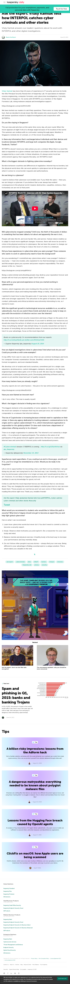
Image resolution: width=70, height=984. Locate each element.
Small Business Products (11, 901)
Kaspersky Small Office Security (12, 905)
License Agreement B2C (55, 958)
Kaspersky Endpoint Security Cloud (13, 908)
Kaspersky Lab (27, 565)
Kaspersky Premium (8, 894)
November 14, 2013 (31, 453)
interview (60, 562)
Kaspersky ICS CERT (32, 969)
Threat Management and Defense (13, 944)
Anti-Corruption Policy (44, 958)
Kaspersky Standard (8, 888)
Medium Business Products (11, 915)
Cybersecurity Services (9, 942)
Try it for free (61, 9)
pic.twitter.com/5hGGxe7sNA (33, 340)
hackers (43, 562)
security (44, 565)
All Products (6, 911)
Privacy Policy (34, 958)
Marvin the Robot (11, 37)
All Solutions (6, 896)
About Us (12, 964)
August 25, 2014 (38, 344)
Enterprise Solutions (9, 934)
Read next (6, 683)
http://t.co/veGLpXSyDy (13, 340)
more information (32, 981)
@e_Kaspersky (9, 449)
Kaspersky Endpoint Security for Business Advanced (18, 927)
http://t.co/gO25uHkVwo (50, 447)
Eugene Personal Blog (14, 969)
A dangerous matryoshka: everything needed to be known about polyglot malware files (35, 785)
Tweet (7, 504)
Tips (35, 742)
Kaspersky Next (7, 919)
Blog (22, 964)
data (29, 562)
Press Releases (35, 964)
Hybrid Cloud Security (9, 950)
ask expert (10, 562)
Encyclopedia (23, 969)
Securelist (5, 969)
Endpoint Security (8, 947)
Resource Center (27, 964)
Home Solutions (8, 884)
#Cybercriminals (10, 447)
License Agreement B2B (9, 960)
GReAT (36, 562)
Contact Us (6, 964)
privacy (37, 565)
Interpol (51, 562)
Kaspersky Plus (7, 891)
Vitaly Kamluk (7, 91)
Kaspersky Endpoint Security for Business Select (17, 925)
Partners (17, 964)
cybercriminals (20, 562)
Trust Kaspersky (43, 964)
